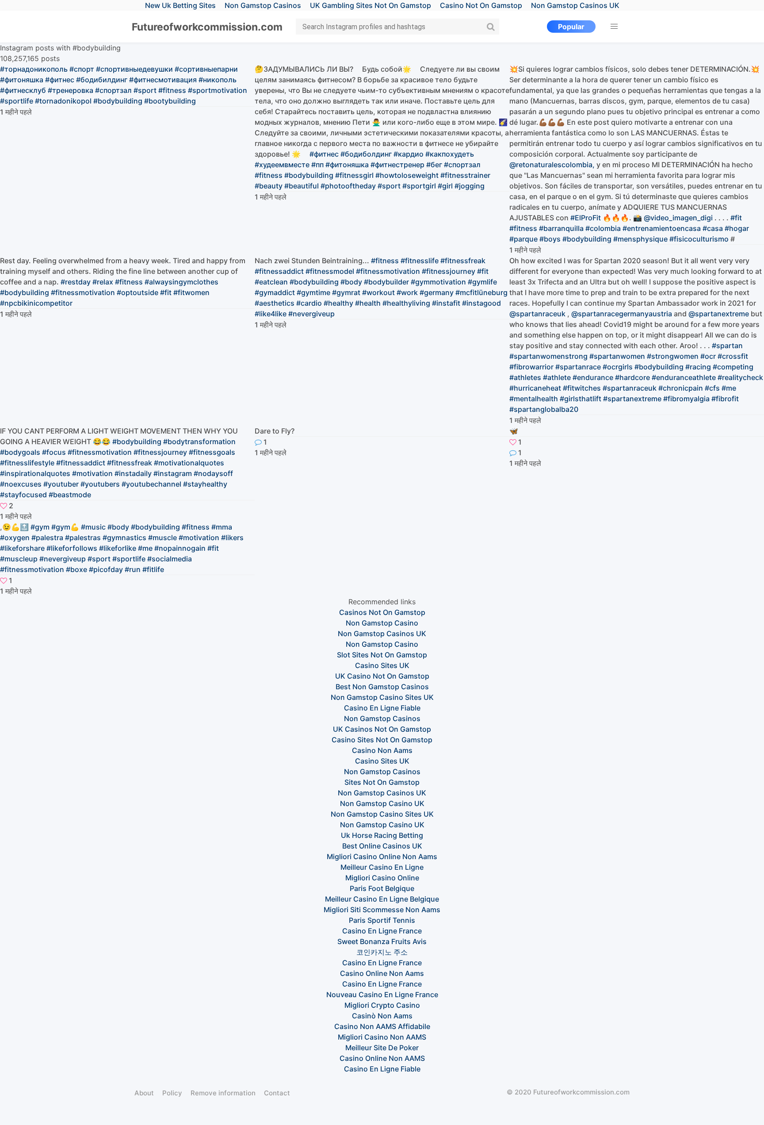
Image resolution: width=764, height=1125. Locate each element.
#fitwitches (582, 388)
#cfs (712, 388)
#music (93, 526)
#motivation (92, 473)
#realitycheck (740, 377)
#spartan (727, 345)
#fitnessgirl (354, 175)
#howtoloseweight (407, 175)
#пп (317, 164)
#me (729, 388)
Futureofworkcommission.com (207, 27)
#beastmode (70, 494)
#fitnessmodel (330, 271)
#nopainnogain (180, 548)
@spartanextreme (718, 313)
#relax (102, 281)
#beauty (269, 185)
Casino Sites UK (382, 665)
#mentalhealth (533, 398)
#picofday (106, 569)
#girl (445, 185)
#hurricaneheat (535, 388)
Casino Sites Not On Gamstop (382, 739)
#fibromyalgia (686, 398)
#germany (437, 292)
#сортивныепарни (206, 69)
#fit (736, 217)
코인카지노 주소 (382, 952)
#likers (232, 537)
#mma (221, 526)
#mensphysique (640, 238)
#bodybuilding (117, 100)
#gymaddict (275, 292)
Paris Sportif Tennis (382, 920)
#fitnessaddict (279, 271)
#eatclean (271, 281)
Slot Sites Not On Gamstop (382, 654)
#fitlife (153, 569)
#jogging (470, 185)
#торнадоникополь (34, 69)
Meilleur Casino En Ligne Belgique (382, 899)
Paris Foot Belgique (382, 888)
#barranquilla (561, 228)
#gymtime (313, 292)
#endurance (593, 377)
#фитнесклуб (23, 90)
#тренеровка (70, 90)
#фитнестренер (397, 164)
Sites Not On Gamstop (382, 782)
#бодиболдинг (366, 154)
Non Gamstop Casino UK (382, 803)
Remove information (223, 1093)
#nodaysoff (213, 473)
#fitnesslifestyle (27, 462)
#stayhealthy (205, 484)
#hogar (737, 228)
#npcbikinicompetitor (36, 303)
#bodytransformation (199, 441)
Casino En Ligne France (382, 930)
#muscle (162, 537)
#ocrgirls (618, 366)
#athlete (557, 377)
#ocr (708, 356)
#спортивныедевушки (134, 69)
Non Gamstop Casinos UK (382, 633)
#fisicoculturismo (699, 238)
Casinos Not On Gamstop (382, 612)
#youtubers (100, 484)
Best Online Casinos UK (382, 845)
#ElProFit (585, 217)
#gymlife (482, 281)
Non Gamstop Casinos (382, 718)
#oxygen (15, 537)
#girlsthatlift (580, 398)
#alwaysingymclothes (181, 281)
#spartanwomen (617, 356)
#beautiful (301, 185)
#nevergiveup (311, 313)
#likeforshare (22, 548)
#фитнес (59, 79)
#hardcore (632, 377)
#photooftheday (348, 185)
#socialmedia (169, 558)
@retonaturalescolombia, (552, 164)
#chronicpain (680, 388)
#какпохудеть (449, 154)
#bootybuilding (170, 100)
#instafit (446, 303)
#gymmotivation (438, 281)
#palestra (47, 537)
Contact (277, 1093)
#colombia (603, 228)
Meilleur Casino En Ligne (382, 867)
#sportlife (16, 100)
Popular (571, 26)
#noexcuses (21, 484)
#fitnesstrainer (465, 175)
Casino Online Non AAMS (382, 1058)
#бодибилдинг (101, 79)
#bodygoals (20, 452)
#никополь (218, 79)
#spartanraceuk (630, 388)
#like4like (270, 313)
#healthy (338, 303)
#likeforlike (117, 548)
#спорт (81, 69)
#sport (145, 90)
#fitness (172, 90)
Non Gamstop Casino (382, 622)
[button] (614, 26)
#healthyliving (406, 303)
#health (368, 303)
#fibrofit (725, 398)
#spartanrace (578, 366)
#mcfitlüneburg (481, 292)
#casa (713, 228)
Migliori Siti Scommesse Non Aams (382, 909)
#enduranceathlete (684, 377)
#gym (40, 526)
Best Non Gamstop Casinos (382, 686)
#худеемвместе (282, 164)
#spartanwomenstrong (548, 356)
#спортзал (113, 90)
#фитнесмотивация (163, 79)
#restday (76, 281)
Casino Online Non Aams (382, 973)
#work (407, 292)
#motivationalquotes (189, 462)
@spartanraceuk (537, 313)
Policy (172, 1093)
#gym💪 (65, 526)
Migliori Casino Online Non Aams (382, 856)
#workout (378, 292)
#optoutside (137, 292)
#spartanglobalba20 (543, 409)
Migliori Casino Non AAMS (382, 1037)
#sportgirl (419, 185)
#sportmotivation (217, 90)
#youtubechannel (151, 484)
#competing (733, 366)
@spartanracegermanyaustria (621, 313)
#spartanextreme (632, 398)
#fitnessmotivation (83, 292)
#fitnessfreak (462, 260)
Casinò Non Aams (382, 1015)
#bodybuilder (386, 281)
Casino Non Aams (382, 750)
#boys (550, 238)
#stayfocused (23, 494)
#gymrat (346, 292)
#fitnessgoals (212, 452)
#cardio (309, 303)
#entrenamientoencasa (662, 228)
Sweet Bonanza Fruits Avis (382, 941)
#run (133, 569)
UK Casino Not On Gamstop (382, 676)
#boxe (76, 569)
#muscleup (19, 558)
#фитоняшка (21, 79)
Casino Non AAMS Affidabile (382, 1026)
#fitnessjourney (448, 271)
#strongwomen (673, 356)
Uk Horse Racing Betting (382, 835)
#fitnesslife (420, 260)
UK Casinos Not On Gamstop (382, 729)
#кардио (408, 154)
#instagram (172, 473)
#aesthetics (274, 303)
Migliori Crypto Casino (382, 1005)
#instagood (481, 303)
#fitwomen (191, 292)
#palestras (83, 537)
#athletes (525, 377)
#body (351, 281)
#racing (698, 366)
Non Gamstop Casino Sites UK (382, 697)
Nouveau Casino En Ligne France (382, 994)
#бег (434, 164)
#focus (54, 452)
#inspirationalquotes (35, 473)
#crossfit (733, 356)
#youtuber (61, 484)
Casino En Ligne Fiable (382, 707)
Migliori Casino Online (382, 877)
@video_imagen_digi (678, 217)
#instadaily (133, 473)
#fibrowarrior (531, 366)
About (144, 1093)
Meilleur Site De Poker (382, 1047)
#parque (523, 238)
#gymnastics (124, 537)
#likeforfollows (71, 548)
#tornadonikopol (63, 100)
